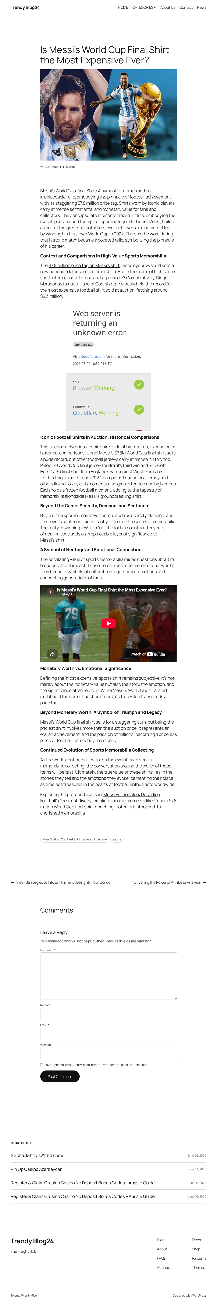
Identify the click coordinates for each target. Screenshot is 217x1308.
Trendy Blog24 (25, 7)
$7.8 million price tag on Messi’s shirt (84, 265)
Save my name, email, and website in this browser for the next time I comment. (96, 1065)
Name (45, 1005)
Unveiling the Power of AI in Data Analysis (167, 882)
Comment (47, 950)
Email (44, 1025)
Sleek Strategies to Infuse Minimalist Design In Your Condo (63, 882)
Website (45, 1045)
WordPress (199, 1295)
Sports (70, 167)
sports (117, 839)
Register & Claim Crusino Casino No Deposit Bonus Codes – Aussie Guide (83, 1182)
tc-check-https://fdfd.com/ (37, 1155)
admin (58, 167)
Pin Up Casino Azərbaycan (37, 1169)
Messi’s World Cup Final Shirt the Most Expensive (75, 839)
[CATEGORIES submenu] (155, 7)
